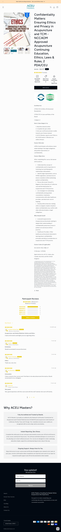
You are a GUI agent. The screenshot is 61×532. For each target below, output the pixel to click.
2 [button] (29, 397)
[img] (8, 327)
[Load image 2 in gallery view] (14, 51)
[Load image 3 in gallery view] (20, 51)
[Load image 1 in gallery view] (7, 51)
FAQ (5, 500)
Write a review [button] (30, 317)
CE (14, 528)
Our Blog (6, 503)
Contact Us (7, 510)
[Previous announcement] (3, 1)
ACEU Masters (10, 528)
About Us (6, 507)
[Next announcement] (58, 1)
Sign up (30, 485)
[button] (3, 7)
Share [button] (37, 290)
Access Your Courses (9, 496)
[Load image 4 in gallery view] (27, 51)
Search (5, 493)
